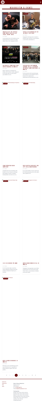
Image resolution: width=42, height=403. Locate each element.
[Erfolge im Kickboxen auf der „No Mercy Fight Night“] (31, 21)
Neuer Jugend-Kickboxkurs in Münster (10, 361)
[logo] (3, 2)
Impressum (4, 381)
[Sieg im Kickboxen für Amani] (11, 220)
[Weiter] (35, 375)
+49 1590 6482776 (18, 387)
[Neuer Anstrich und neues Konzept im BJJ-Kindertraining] (31, 122)
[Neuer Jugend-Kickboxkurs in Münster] (11, 317)
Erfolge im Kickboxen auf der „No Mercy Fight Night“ (30, 32)
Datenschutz (4, 383)
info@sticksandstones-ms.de (21, 388)
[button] (40, 2)
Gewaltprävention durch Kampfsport (9, 166)
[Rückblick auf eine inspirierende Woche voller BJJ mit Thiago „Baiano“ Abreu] (11, 21)
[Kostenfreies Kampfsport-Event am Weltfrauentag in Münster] (11, 54)
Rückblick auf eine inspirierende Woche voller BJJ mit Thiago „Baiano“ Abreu (10, 33)
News (3, 386)
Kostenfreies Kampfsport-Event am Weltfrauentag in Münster (11, 66)
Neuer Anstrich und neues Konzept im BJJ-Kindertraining (31, 166)
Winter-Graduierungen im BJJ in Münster (31, 263)
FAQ (3, 384)
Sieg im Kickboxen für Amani (10, 263)
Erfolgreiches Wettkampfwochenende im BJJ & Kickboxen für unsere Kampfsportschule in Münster (31, 67)
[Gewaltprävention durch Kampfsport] (11, 122)
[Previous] (6, 375)
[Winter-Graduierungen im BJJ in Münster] (31, 220)
